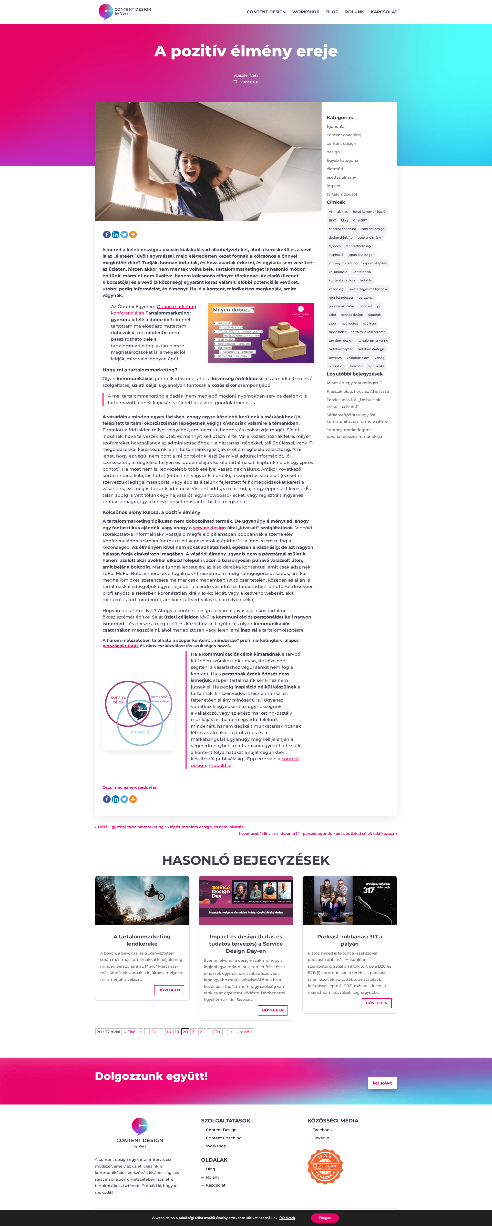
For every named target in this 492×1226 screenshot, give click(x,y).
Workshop (306, 12)
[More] (133, 234)
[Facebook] (107, 234)
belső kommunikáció (369, 212)
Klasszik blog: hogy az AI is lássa (358, 391)
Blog (332, 12)
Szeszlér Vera (246, 75)
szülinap (369, 323)
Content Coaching (224, 1138)
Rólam (212, 1177)
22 (202, 1031)
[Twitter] (124, 234)
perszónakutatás (120, 645)
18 (169, 1031)
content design (341, 143)
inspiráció (336, 255)
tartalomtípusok (342, 194)
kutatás (366, 280)
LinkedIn (320, 1138)
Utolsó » (244, 1031)
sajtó (332, 315)
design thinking (341, 237)
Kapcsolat (384, 12)
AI (330, 212)
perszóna (365, 297)
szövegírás (350, 323)
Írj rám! (382, 1083)
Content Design (266, 12)
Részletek (287, 1218)
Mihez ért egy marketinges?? (355, 382)
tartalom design (341, 340)
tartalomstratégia (371, 349)
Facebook (322, 1129)
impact (334, 185)
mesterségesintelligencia (368, 289)
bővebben (169, 990)
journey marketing (343, 263)
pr (379, 306)
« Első (130, 1031)
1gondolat (336, 126)
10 (154, 1031)
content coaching (344, 135)
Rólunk (354, 12)
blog (344, 220)
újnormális (376, 366)
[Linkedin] (115, 234)
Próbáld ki (220, 765)
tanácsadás (337, 332)
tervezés (335, 358)
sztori (333, 323)
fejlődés (335, 246)
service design (209, 527)
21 (194, 1031)
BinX (332, 220)
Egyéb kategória (342, 160)
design (333, 151)
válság (379, 358)
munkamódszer (341, 297)
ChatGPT (360, 220)
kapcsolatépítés (375, 263)
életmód (335, 168)
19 (177, 1031)
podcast (366, 306)
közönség (336, 289)
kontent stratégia (342, 280)
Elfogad (325, 1217)
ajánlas (342, 212)
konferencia (362, 272)
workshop (336, 366)
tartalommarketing (373, 340)
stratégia (375, 315)
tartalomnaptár (341, 349)
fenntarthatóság (358, 246)
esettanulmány (341, 177)
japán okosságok (361, 255)
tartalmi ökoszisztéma (368, 332)
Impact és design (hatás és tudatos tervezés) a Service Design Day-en (246, 944)
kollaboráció (338, 272)
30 (217, 1031)
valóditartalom (358, 358)
